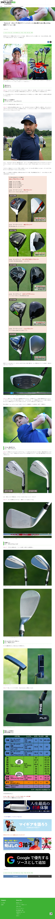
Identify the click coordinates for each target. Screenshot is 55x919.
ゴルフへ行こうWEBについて (21, 904)
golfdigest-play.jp (6, 813)
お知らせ (17, 915)
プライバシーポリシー (20, 908)
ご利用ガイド (18, 913)
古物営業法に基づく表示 (20, 912)
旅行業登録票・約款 (19, 910)
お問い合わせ (18, 906)
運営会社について (19, 902)
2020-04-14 (6, 29)
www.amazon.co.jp (6, 850)
